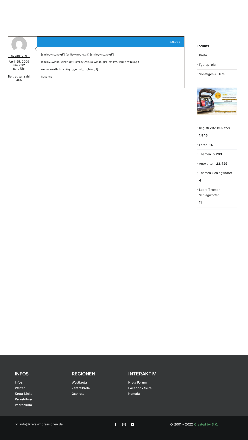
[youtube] (132, 424)
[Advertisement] (217, 274)
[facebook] (115, 424)
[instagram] (124, 424)
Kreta (203, 55)
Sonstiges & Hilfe (212, 74)
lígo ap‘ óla (207, 65)
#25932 (175, 41)
